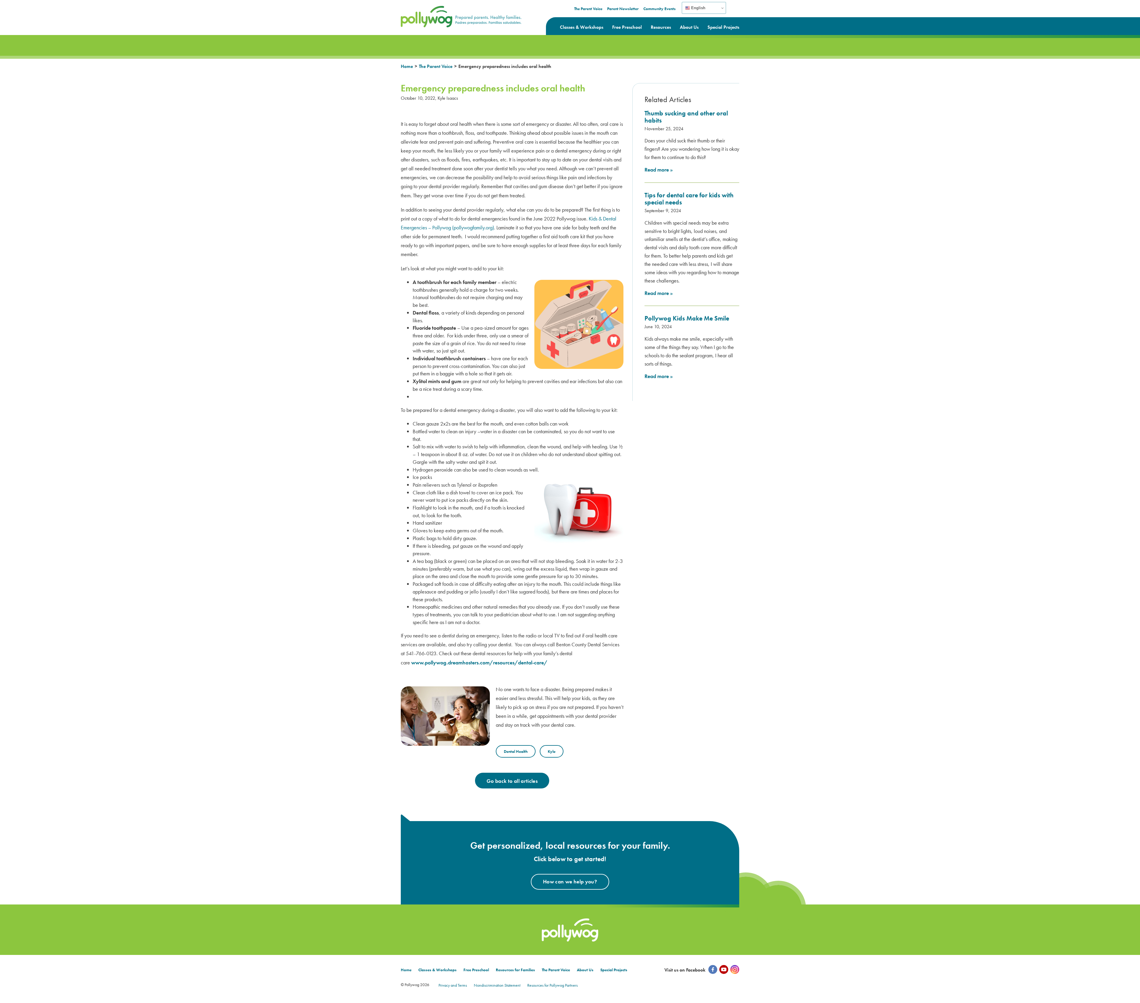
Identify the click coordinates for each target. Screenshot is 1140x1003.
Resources (661, 27)
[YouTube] (723, 969)
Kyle (551, 751)
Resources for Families (515, 969)
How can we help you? (570, 881)
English (697, 8)
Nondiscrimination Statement (497, 985)
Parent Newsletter (623, 8)
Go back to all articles (512, 780)
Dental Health (516, 751)
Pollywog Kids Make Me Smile (687, 318)
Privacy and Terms (452, 985)
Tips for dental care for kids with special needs (689, 199)
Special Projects (723, 27)
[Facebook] (712, 969)
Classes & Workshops (581, 27)
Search (735, 11)
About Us (689, 27)
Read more (659, 169)
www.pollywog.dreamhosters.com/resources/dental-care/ (479, 662)
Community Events (659, 8)
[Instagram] (734, 969)
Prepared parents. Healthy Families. (440, 9)
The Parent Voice (588, 8)
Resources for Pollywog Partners (552, 985)
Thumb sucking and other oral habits (686, 117)
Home (407, 66)
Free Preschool (627, 27)
